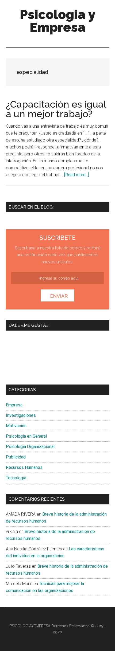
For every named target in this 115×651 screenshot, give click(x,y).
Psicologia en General (26, 436)
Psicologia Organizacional (30, 446)
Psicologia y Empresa (57, 21)
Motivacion (16, 425)
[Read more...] (76, 174)
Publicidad (16, 457)
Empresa (14, 404)
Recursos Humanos (24, 467)
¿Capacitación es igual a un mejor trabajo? (56, 109)
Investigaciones (21, 415)
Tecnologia (16, 477)
